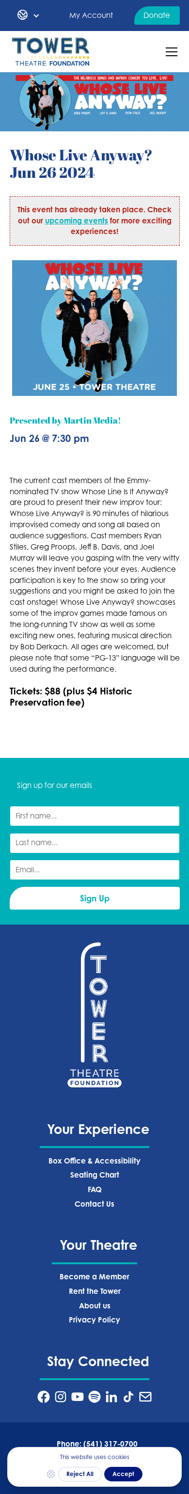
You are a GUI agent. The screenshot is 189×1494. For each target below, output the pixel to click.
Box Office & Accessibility (94, 1160)
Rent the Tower (95, 1291)
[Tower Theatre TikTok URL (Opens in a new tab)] (128, 1397)
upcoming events (76, 220)
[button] (28, 15)
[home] (51, 51)
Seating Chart (94, 1174)
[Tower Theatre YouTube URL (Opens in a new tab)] (77, 1397)
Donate (156, 15)
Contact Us (94, 1204)
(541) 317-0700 (110, 1443)
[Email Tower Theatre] (145, 1397)
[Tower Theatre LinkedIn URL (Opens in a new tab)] (111, 1397)
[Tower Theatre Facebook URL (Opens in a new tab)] (43, 1397)
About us (94, 1305)
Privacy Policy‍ (94, 1319)
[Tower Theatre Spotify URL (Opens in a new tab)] (94, 1397)
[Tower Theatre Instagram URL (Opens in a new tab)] (60, 1397)
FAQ (95, 1189)
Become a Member (94, 1276)
